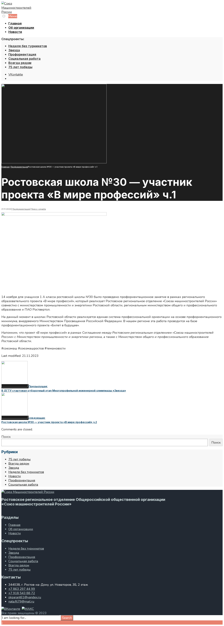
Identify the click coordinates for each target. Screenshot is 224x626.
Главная (15, 23)
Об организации (21, 27)
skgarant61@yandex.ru (24, 597)
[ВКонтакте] (10, 609)
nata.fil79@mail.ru (21, 601)
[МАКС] (28, 609)
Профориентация (22, 54)
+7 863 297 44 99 (21, 589)
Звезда (14, 50)
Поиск (6, 437)
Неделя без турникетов (27, 46)
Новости (15, 32)
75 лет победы (20, 67)
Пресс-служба (38, 209)
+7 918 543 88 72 (21, 593)
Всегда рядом (19, 63)
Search (67, 618)
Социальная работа (24, 58)
